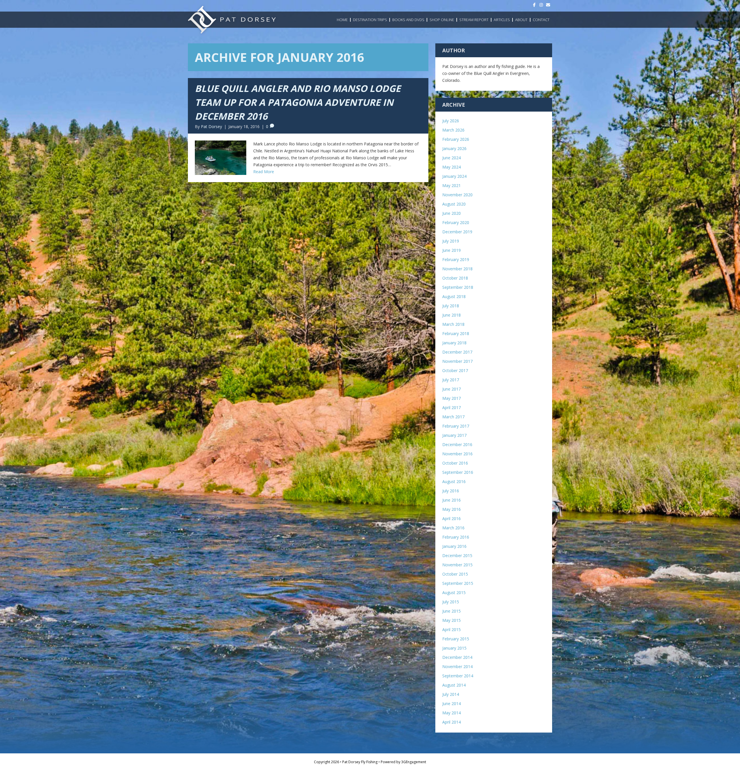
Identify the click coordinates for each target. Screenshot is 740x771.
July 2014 (450, 694)
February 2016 (455, 537)
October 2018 (455, 278)
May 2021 (451, 185)
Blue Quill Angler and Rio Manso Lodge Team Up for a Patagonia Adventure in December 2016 (298, 102)
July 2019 (450, 241)
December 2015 (457, 555)
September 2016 (457, 472)
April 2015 (451, 629)
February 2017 (455, 426)
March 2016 (453, 527)
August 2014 (454, 685)
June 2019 (451, 250)
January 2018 (454, 342)
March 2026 (453, 130)
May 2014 (451, 712)
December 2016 (457, 444)
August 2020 (454, 204)
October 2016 (455, 463)
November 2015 (457, 564)
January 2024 (454, 176)
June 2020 (451, 213)
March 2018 (453, 324)
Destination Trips (370, 19)
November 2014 (457, 666)
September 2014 (457, 675)
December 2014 (457, 657)
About (521, 19)
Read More (263, 171)
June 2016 (451, 500)
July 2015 (450, 601)
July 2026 (450, 120)
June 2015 (451, 611)
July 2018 (450, 305)
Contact (541, 19)
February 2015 (455, 638)
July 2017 (450, 379)
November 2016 (457, 453)
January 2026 (454, 148)
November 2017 (457, 361)
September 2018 (457, 287)
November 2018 (457, 268)
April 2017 (451, 407)
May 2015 (451, 620)
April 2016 (451, 518)
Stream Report (474, 19)
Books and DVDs (408, 19)
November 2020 (457, 194)
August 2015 (454, 592)
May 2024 (451, 167)
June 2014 (451, 703)
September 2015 (457, 583)
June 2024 (451, 157)
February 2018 (455, 333)
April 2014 (451, 722)
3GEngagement (413, 761)
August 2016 (454, 481)
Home (342, 19)
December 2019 (457, 231)
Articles (502, 19)
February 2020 (455, 222)
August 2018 (454, 296)
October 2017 (455, 370)
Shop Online (442, 19)
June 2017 (451, 389)
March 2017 (453, 416)
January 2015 (454, 648)
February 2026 (455, 139)
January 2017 (454, 435)
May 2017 (451, 398)
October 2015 (455, 574)
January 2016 (454, 546)
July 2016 (450, 490)
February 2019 (455, 259)
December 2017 (457, 352)
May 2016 (451, 509)
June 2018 (451, 315)
